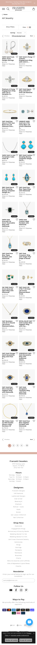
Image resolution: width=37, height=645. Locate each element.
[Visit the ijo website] (12, 625)
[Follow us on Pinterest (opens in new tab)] (26, 590)
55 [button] (27, 445)
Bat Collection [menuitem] (18, 517)
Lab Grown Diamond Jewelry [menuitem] (18, 539)
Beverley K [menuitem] (18, 501)
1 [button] (10, 445)
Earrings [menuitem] (19, 547)
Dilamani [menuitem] (18, 504)
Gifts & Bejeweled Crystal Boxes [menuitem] (18, 563)
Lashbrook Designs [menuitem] (18, 496)
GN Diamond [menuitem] (18, 493)
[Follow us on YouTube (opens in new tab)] (11, 590)
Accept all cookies (25, 640)
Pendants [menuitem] (18, 550)
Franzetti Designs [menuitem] (18, 491)
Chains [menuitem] (18, 558)
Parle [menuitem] (18, 509)
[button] (8, 9)
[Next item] (15, 47)
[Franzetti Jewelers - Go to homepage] (18, 9)
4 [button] (21, 445)
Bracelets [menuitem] (18, 555)
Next (31, 36)
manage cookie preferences (20, 635)
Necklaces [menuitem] (18, 553)
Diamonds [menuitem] (18, 526)
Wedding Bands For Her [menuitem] (18, 534)
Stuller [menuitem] (18, 512)
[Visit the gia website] (19, 625)
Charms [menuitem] (18, 566)
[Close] (34, 3)
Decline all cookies (12, 640)
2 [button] (13, 445)
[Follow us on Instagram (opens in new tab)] (21, 590)
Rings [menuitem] (18, 545)
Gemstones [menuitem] (18, 542)
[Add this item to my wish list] (16, 56)
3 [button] (17, 445)
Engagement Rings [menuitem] (18, 528)
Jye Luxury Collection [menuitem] (18, 515)
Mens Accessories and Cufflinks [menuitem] (18, 561)
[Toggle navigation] (2, 9)
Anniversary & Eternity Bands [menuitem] (18, 531)
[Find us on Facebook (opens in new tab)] (16, 590)
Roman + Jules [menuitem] (18, 507)
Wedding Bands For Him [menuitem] (18, 537)
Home (5, 14)
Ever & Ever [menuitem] (18, 499)
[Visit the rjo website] (25, 625)
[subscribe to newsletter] (32, 580)
